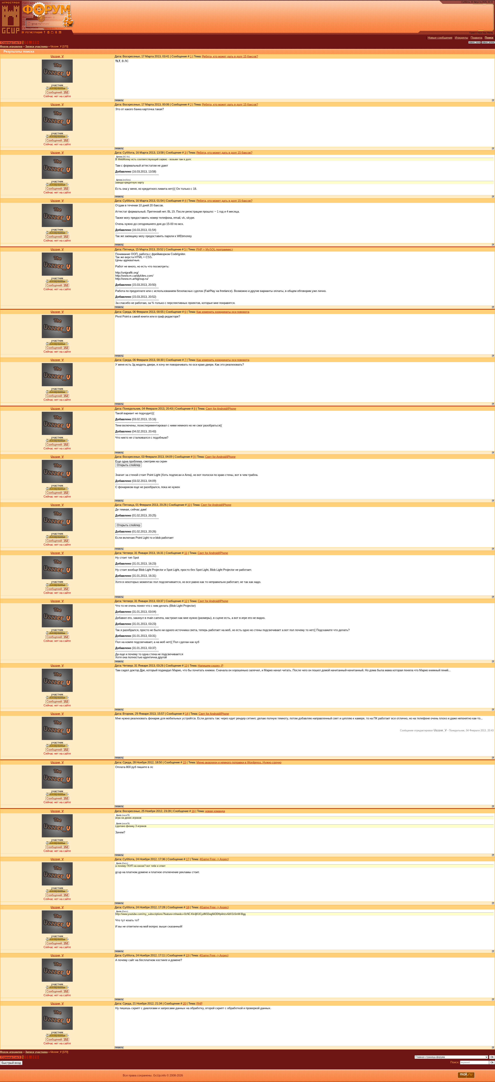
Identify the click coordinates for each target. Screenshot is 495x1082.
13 (185, 665)
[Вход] (44, 32)
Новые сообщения (440, 37)
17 (187, 859)
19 (187, 955)
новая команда (215, 811)
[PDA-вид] (56, 32)
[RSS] (60, 32)
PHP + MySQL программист (214, 249)
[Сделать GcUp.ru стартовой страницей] (48, 32)
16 (193, 811)
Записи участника (36, 46)
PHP (199, 1003)
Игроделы (461, 37)
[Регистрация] (34, 32)
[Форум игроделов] (23, 32)
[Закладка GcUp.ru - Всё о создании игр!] (52, 32)
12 (185, 601)
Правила (476, 37)
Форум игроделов (11, 46)
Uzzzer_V (57, 56)
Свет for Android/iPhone (221, 408)
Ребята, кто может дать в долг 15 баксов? (230, 56)
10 (188, 504)
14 (186, 713)
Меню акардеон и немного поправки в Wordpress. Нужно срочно (238, 762)
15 (184, 762)
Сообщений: (57, 92)
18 (187, 907)
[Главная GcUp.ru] (11, 32)
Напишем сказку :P (210, 665)
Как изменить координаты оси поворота (222, 311)
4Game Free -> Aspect (214, 859)
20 (184, 1003)
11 (185, 553)
